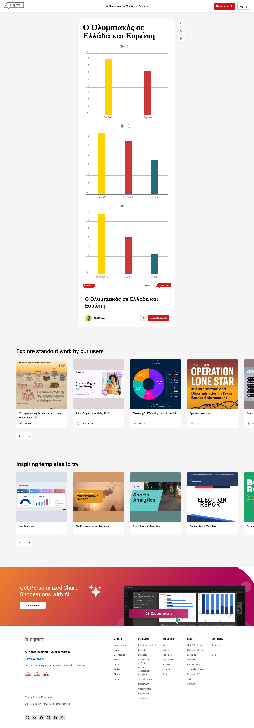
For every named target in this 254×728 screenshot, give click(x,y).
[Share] (181, 30)
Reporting (167, 655)
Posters (117, 679)
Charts (117, 664)
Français (66, 704)
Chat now (46, 697)
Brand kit (142, 655)
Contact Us (31, 697)
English (28, 704)
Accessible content (143, 661)
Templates (143, 698)
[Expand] (181, 22)
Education (167, 669)
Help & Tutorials (194, 645)
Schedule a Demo (195, 669)
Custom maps (144, 688)
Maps (116, 659)
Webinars (191, 659)
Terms (29, 658)
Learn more (33, 605)
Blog (214, 655)
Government (168, 659)
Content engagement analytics (144, 671)
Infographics (120, 645)
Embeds (142, 650)
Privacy (40, 658)
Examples (191, 655)
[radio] (123, 46)
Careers (215, 650)
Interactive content (147, 645)
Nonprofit (167, 664)
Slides (117, 674)
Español (57, 704)
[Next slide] (28, 436)
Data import (143, 684)
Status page (192, 679)
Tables (117, 669)
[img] (108, 87)
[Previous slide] (20, 436)
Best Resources (194, 664)
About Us (216, 645)
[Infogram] (14, 6)
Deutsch (37, 704)
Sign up (243, 6)
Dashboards (119, 655)
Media (166, 645)
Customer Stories (195, 650)
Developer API (193, 674)
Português (47, 704)
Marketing (167, 650)
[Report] (181, 38)
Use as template (224, 6)
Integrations (143, 693)
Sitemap (191, 684)
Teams (166, 674)
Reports (117, 650)
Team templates (145, 679)
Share (89, 286)
